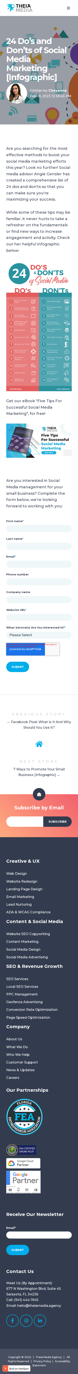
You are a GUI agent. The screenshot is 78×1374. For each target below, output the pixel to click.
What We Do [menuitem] (17, 1047)
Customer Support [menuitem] (22, 1062)
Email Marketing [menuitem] (20, 897)
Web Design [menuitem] (16, 874)
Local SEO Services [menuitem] (22, 987)
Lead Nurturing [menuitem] (19, 904)
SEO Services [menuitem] (17, 979)
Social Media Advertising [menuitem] (27, 957)
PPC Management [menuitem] (22, 994)
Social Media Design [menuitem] (23, 949)
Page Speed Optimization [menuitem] (28, 1018)
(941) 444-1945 (26, 1300)
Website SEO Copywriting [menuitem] (28, 934)
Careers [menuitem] (12, 1078)
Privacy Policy (42, 1361)
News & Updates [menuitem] (20, 1070)
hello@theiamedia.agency (39, 1306)
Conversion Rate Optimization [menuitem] (32, 1010)
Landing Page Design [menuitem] (24, 889)
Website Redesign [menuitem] (21, 881)
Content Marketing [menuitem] (22, 942)
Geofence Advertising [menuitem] (24, 1002)
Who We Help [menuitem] (18, 1055)
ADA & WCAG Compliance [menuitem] (28, 912)
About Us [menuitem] (14, 1039)
